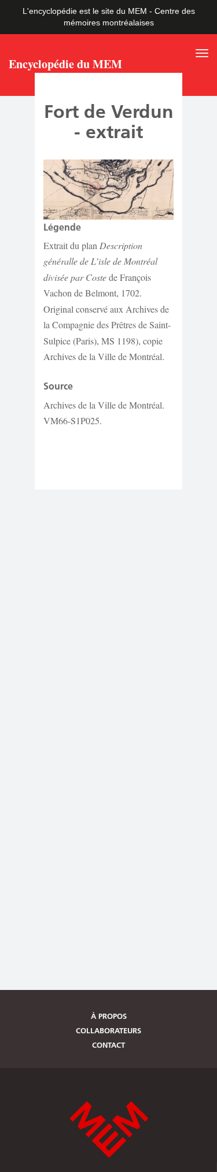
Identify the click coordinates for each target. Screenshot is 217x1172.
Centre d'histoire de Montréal (108, 1129)
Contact (108, 1044)
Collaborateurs (108, 1030)
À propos (109, 1016)
